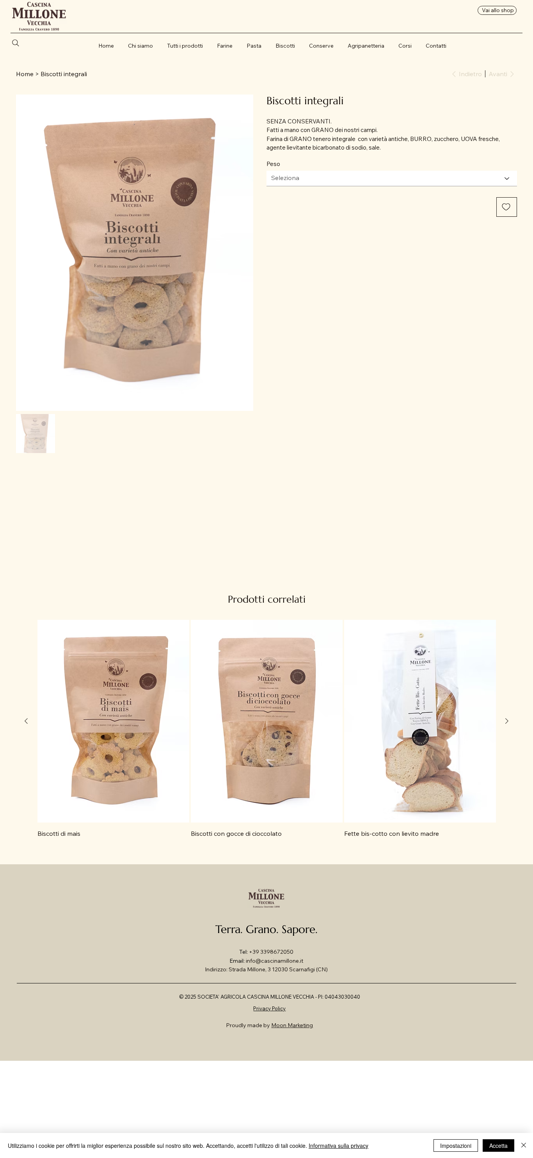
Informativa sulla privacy (338, 1145)
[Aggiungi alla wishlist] (506, 207)
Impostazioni (455, 1145)
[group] (266, 729)
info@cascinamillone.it (274, 960)
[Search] (19, 43)
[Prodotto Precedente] (26, 721)
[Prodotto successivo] (507, 721)
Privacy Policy (269, 1008)
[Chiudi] (523, 1145)
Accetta (498, 1145)
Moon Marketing (292, 1025)
